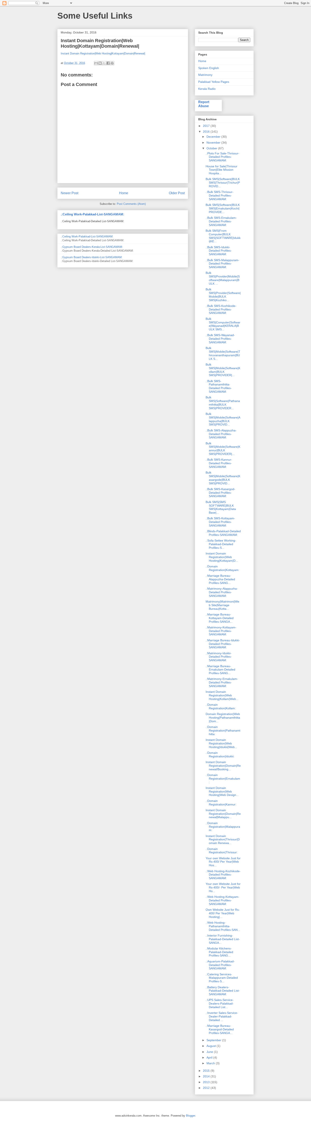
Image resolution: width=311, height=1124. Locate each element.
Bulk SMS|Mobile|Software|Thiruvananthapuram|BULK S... (223, 353)
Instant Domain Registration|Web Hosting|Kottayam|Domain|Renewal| (103, 53)
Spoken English (208, 68)
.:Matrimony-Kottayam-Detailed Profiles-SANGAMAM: (221, 631)
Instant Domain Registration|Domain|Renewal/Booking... (223, 765)
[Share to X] (104, 63)
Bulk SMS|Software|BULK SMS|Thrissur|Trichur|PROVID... (223, 182)
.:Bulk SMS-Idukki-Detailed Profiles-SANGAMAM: (219, 250)
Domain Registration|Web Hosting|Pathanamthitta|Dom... (223, 717)
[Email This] (96, 63)
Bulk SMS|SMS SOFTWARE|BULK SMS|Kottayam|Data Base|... (221, 507)
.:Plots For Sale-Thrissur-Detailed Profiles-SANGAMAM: (222, 157)
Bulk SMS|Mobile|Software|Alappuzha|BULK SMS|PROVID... (223, 419)
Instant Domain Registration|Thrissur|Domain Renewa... (223, 839)
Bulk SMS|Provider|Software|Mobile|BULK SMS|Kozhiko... (223, 295)
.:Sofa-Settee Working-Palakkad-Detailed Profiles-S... (221, 544)
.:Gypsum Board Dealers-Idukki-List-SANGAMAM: (91, 257)
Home (123, 193)
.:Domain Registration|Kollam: (221, 706)
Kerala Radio (207, 88)
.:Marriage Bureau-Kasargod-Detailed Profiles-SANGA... (220, 1029)
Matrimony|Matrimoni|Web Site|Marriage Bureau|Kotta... (222, 605)
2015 (207, 1070)
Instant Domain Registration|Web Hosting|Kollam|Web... (222, 695)
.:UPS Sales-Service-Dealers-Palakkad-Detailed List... (220, 1003)
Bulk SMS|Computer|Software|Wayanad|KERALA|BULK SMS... (223, 324)
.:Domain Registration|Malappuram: (223, 826)
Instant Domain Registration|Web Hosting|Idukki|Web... (221, 743)
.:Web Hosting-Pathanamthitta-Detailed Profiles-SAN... (223, 926)
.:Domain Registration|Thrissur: (222, 850)
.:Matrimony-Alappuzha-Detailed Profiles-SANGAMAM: (222, 592)
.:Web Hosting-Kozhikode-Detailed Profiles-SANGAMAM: (223, 874)
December (213, 136)
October (212, 148)
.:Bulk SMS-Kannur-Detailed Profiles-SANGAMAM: (219, 463)
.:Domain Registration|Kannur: (221, 802)
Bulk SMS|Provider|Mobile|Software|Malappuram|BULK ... (223, 278)
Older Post (177, 193)
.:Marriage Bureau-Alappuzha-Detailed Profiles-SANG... (220, 579)
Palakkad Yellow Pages (213, 81)
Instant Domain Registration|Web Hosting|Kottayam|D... (222, 557)
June (210, 1051)
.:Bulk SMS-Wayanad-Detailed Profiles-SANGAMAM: (220, 338)
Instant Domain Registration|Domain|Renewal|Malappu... (223, 813)
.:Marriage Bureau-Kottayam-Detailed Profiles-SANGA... (220, 618)
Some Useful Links (94, 15)
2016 (207, 131)
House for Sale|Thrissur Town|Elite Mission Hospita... (221, 170)
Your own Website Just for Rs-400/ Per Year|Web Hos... (223, 862)
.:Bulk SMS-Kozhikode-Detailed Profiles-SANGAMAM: (221, 309)
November (213, 142)
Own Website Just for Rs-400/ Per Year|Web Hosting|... (223, 913)
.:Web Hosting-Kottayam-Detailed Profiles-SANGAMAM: (222, 900)
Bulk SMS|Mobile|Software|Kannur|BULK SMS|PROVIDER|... (223, 449)
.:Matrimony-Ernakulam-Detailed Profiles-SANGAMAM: (222, 682)
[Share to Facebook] (108, 63)
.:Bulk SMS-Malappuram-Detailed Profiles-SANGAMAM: (222, 263)
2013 (207, 1082)
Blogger (190, 1115)
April (209, 1057)
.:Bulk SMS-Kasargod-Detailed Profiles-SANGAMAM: (220, 492)
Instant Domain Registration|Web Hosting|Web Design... (222, 791)
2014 (207, 1076)
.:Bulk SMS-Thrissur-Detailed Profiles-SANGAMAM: (219, 195)
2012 (207, 1087)
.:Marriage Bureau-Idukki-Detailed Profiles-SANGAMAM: (223, 644)
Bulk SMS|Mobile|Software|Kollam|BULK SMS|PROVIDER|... (223, 370)
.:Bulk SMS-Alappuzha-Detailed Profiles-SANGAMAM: (221, 434)
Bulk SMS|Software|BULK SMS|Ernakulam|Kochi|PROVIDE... (223, 208)
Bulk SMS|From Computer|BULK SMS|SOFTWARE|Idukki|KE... (223, 236)
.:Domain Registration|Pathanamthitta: (223, 730)
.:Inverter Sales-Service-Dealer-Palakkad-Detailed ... (222, 1016)
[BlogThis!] (100, 63)
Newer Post (69, 193)
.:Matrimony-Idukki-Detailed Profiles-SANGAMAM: (219, 656)
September (214, 1040)
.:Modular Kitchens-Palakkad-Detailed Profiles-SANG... (219, 952)
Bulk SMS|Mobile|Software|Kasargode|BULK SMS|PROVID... (223, 478)
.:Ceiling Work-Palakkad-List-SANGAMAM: (92, 214)
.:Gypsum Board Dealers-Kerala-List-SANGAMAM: (92, 246)
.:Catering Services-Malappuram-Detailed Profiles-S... (222, 978)
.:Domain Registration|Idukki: (220, 754)
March (211, 1063)
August (211, 1046)
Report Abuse (203, 104)
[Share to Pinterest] (112, 63)
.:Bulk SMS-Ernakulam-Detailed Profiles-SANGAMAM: (221, 221)
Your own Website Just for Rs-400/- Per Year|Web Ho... (223, 887)
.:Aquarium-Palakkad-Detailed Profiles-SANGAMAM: (220, 965)
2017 (207, 126)
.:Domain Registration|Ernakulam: (223, 778)
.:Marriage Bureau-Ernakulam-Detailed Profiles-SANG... (220, 669)
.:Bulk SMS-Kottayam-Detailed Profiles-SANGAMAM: (220, 522)
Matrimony (205, 74)
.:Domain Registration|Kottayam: (222, 568)
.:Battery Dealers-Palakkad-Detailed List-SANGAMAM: (223, 990)
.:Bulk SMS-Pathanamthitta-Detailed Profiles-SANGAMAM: (219, 386)
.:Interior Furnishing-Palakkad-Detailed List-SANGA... (223, 939)
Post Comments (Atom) (131, 203)
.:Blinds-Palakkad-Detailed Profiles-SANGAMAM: (223, 532)
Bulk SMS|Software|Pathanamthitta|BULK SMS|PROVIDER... (223, 403)
